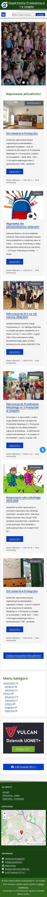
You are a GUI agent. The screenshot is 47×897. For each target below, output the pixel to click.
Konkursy (9, 704)
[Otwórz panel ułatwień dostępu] (43, 450)
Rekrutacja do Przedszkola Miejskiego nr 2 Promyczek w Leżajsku (22, 407)
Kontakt (6, 792)
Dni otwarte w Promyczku (22, 133)
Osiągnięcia (9, 707)
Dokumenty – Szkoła (11, 795)
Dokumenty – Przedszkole (13, 798)
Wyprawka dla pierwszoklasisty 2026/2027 (22, 225)
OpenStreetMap (40, 844)
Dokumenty (10, 690)
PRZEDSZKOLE (9, 683)
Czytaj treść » (14, 171)
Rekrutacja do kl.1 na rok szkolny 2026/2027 (21, 315)
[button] (3, 14)
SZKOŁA (6, 693)
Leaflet (31, 844)
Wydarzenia (10, 710)
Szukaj (40, 14)
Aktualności (9, 686)
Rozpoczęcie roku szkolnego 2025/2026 (23, 499)
